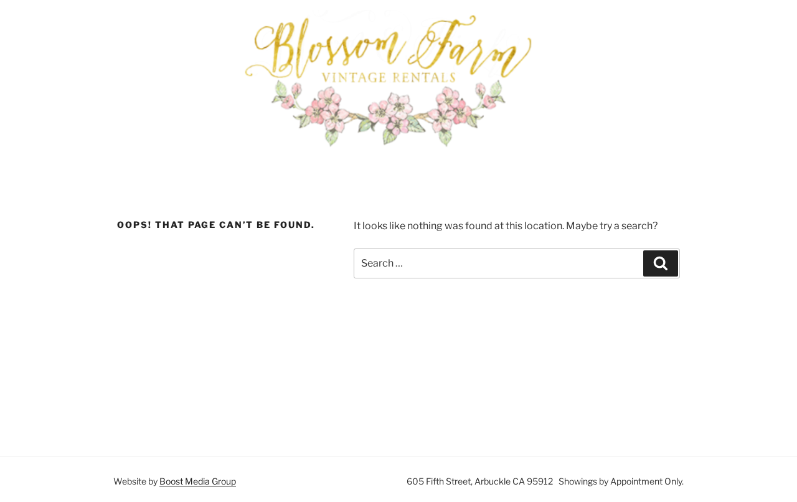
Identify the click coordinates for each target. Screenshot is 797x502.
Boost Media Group (197, 481)
